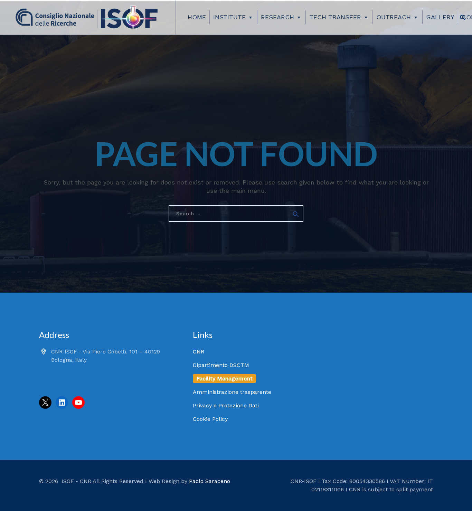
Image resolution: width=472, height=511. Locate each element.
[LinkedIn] (62, 402)
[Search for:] (236, 213)
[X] (45, 402)
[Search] (463, 17)
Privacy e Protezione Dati (226, 405)
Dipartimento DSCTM (221, 365)
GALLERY (440, 17)
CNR (198, 351)
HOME (197, 17)
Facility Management (224, 378)
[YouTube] (78, 402)
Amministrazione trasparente (232, 392)
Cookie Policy (210, 419)
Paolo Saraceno (209, 481)
